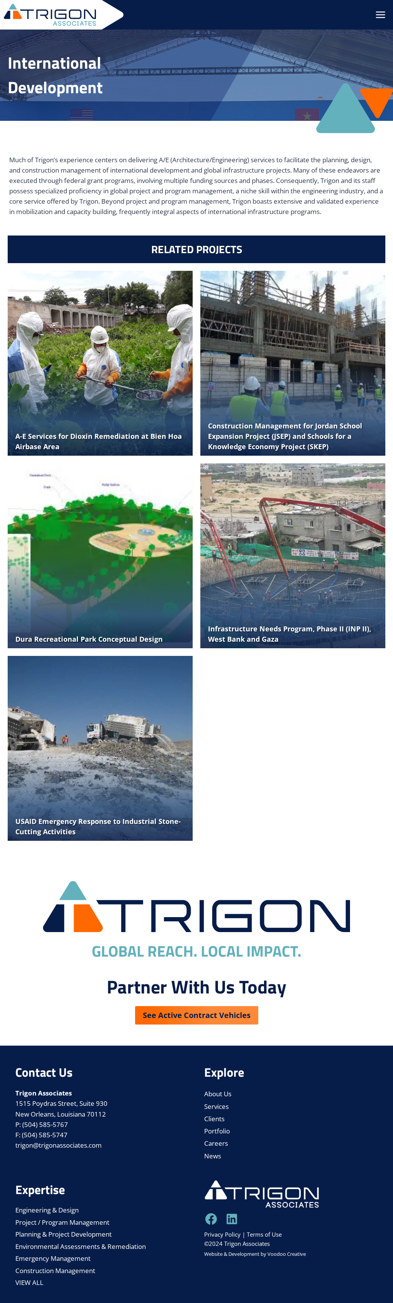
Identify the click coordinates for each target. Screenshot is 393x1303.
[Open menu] (380, 15)
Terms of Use (264, 1234)
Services (216, 1106)
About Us (217, 1093)
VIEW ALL (29, 1282)
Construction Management (55, 1270)
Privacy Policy (222, 1234)
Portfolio (217, 1131)
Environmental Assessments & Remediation (80, 1246)
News (212, 1155)
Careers (216, 1143)
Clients (214, 1118)
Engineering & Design (47, 1210)
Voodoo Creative (287, 1253)
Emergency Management (53, 1258)
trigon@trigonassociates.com (58, 1145)
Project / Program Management (62, 1222)
